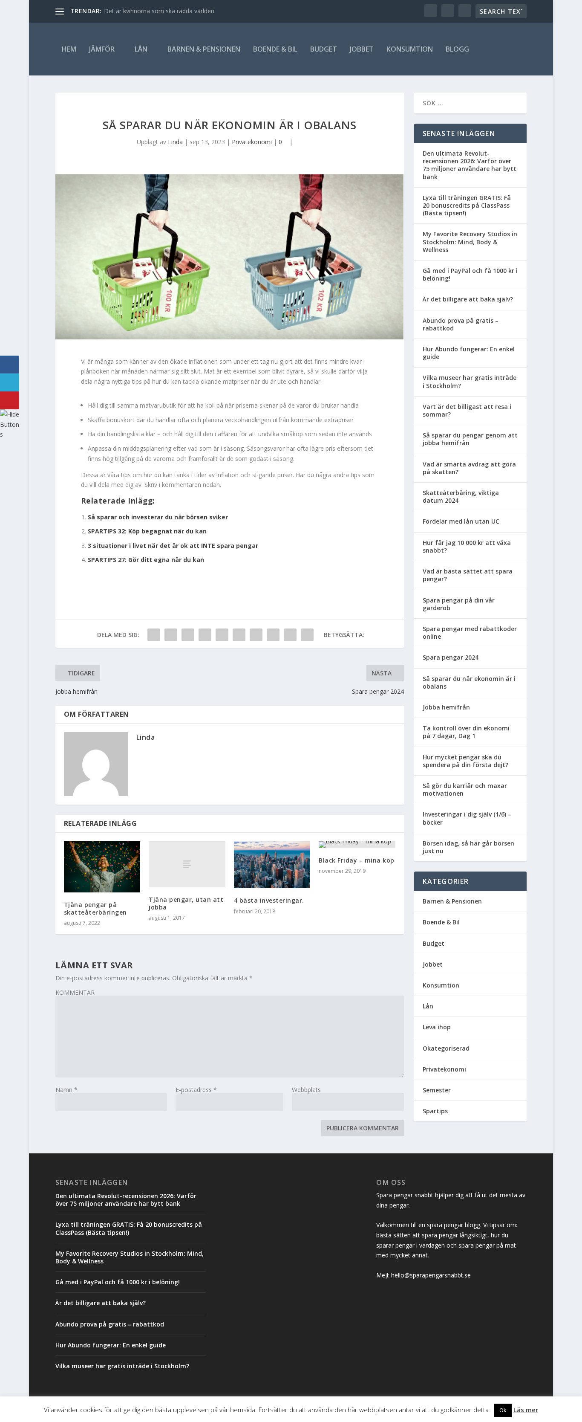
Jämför (102, 49)
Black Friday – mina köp (357, 860)
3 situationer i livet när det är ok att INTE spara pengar (173, 546)
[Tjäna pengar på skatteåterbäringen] (102, 866)
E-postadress (196, 1090)
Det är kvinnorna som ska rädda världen (159, 11)
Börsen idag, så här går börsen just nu (468, 847)
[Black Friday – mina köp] (357, 844)
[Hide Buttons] (10, 434)
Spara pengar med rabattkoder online (470, 632)
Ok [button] (503, 1410)
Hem (69, 49)
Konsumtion (409, 49)
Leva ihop (437, 1027)
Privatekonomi (252, 142)
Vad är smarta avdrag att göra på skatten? (469, 468)
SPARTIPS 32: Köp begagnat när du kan (147, 531)
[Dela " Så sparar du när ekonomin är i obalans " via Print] (307, 634)
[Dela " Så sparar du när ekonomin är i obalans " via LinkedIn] (239, 634)
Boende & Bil (275, 49)
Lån (141, 49)
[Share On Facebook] (9, 365)
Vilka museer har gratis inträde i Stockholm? (469, 381)
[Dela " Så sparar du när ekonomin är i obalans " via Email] (290, 634)
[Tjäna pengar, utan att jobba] (187, 864)
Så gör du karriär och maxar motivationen (465, 789)
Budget (323, 49)
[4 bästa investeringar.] (272, 864)
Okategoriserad (446, 1048)
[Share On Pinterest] (9, 400)
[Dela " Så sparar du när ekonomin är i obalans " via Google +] (187, 634)
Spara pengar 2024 (450, 657)
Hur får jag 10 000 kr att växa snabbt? (467, 546)
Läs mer (525, 1409)
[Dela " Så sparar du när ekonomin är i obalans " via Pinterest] (221, 634)
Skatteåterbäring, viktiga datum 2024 (461, 496)
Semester (437, 1090)
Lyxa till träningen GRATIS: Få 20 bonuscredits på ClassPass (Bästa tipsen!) (467, 205)
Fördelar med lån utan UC (461, 521)
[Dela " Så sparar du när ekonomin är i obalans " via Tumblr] (204, 634)
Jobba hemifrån (446, 707)
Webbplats (306, 1090)
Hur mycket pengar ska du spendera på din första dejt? (465, 761)
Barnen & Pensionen (203, 49)
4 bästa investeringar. (269, 900)
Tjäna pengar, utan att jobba (186, 903)
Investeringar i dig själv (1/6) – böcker (467, 818)
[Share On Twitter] (9, 382)
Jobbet (362, 49)
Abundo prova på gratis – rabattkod (460, 324)
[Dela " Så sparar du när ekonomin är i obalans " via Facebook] (153, 634)
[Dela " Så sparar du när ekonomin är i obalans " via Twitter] (170, 634)
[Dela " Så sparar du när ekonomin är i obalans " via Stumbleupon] (273, 634)
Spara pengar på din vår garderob (459, 604)
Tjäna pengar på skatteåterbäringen (95, 908)
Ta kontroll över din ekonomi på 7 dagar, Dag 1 (466, 732)
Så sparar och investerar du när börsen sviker (158, 517)
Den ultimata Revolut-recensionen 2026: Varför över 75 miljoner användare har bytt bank (469, 165)
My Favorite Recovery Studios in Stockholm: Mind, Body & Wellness (470, 241)
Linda (175, 142)
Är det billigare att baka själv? (468, 299)
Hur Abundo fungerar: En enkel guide (469, 353)
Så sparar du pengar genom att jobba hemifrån (470, 439)
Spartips (435, 1111)
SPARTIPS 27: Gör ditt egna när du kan (146, 560)
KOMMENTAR (75, 992)
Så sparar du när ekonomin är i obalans (469, 682)
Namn (66, 1090)
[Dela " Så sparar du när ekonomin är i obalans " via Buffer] (256, 634)
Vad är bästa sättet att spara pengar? (468, 575)
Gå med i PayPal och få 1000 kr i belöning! (470, 274)
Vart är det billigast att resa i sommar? (467, 410)
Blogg (457, 49)
